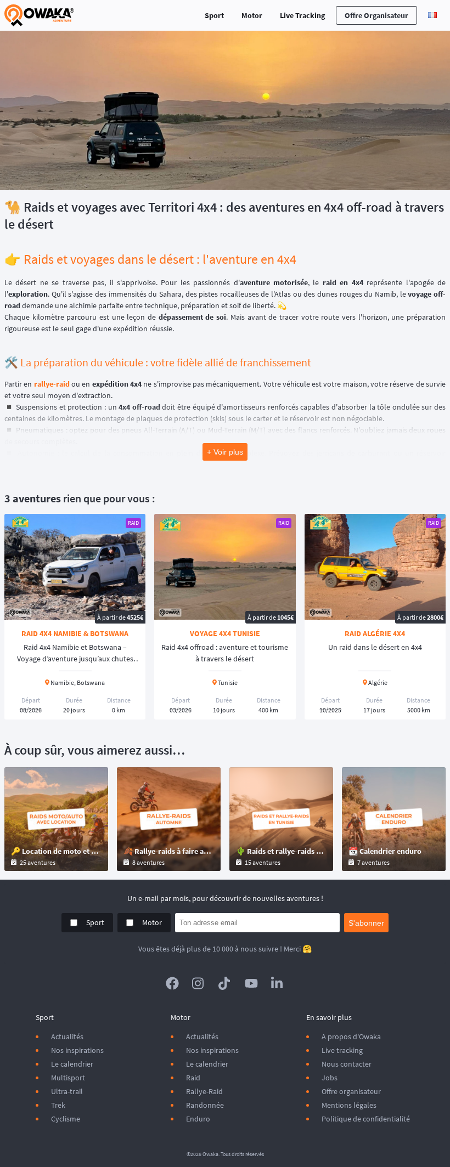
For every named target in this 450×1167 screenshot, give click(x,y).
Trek (58, 1105)
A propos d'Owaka (351, 1036)
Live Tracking (302, 15)
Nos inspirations (77, 1050)
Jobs (330, 1078)
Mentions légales (349, 1105)
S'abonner (366, 923)
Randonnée (205, 1105)
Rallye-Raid (204, 1091)
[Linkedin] (278, 983)
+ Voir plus (225, 451)
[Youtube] (251, 983)
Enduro (198, 1119)
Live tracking (342, 1050)
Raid (193, 1078)
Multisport (68, 1078)
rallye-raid (52, 384)
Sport (214, 15)
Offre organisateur (376, 15)
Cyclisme (65, 1119)
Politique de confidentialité (366, 1119)
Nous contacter (347, 1064)
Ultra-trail (67, 1091)
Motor (251, 15)
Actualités (67, 1036)
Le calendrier (72, 1064)
